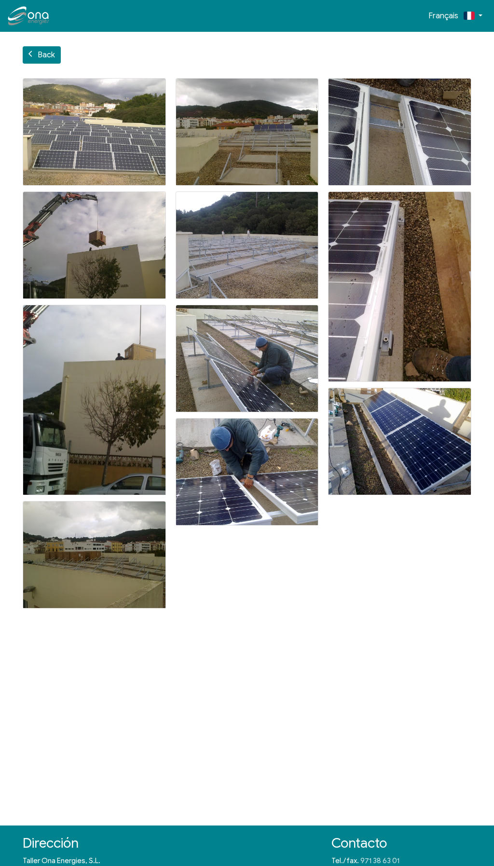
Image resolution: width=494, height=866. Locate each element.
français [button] (445, 16)
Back (41, 55)
